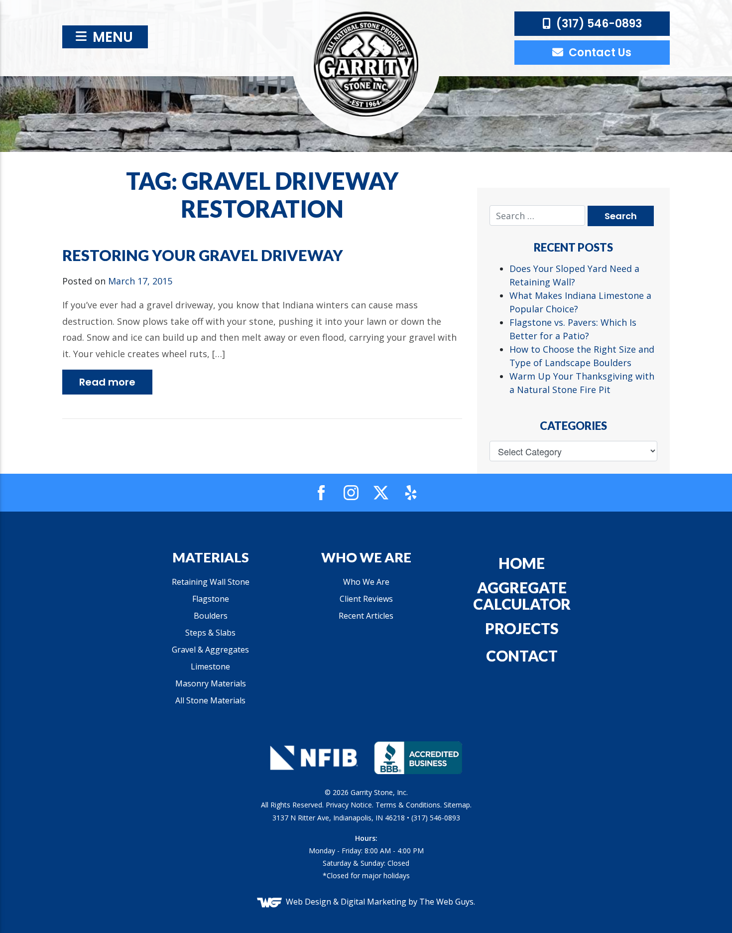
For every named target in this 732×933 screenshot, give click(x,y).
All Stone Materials (210, 700)
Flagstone (210, 598)
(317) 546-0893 (598, 23)
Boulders (211, 615)
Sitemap (457, 804)
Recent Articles (366, 615)
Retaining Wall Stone (210, 581)
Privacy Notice (349, 804)
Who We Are (366, 581)
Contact (522, 656)
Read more (107, 382)
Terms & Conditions (407, 804)
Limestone (210, 666)
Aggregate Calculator (522, 595)
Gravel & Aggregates (210, 649)
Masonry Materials (210, 683)
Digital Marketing (373, 901)
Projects (522, 628)
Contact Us (598, 52)
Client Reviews (366, 598)
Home (521, 563)
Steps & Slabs (210, 632)
